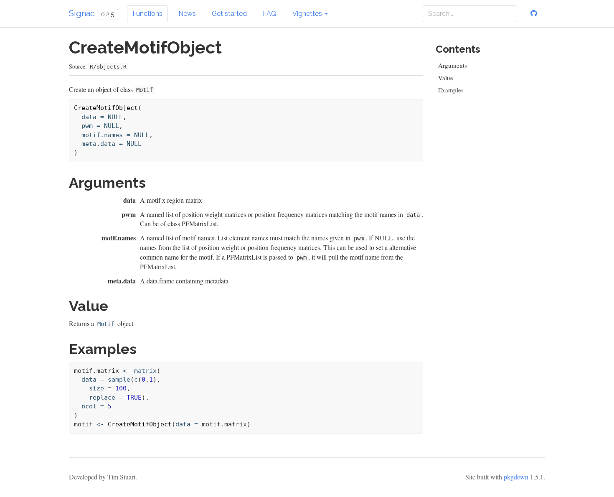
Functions (147, 14)
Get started (229, 14)
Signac (82, 13)
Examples (451, 90)
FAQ (270, 14)
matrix (145, 371)
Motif (105, 324)
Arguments (452, 65)
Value (445, 78)
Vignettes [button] (308, 14)
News (187, 14)
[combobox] (469, 13)
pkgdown (516, 476)
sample (119, 379)
